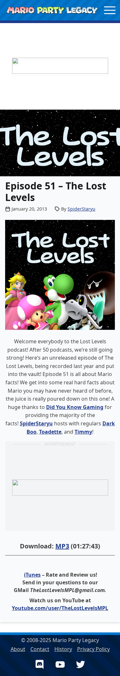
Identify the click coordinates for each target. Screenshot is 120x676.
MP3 (62, 546)
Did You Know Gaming (74, 407)
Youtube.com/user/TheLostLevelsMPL (60, 608)
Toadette (50, 431)
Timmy (83, 431)
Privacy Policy (93, 649)
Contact (39, 649)
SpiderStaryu (81, 209)
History (63, 649)
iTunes (32, 574)
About (18, 649)
